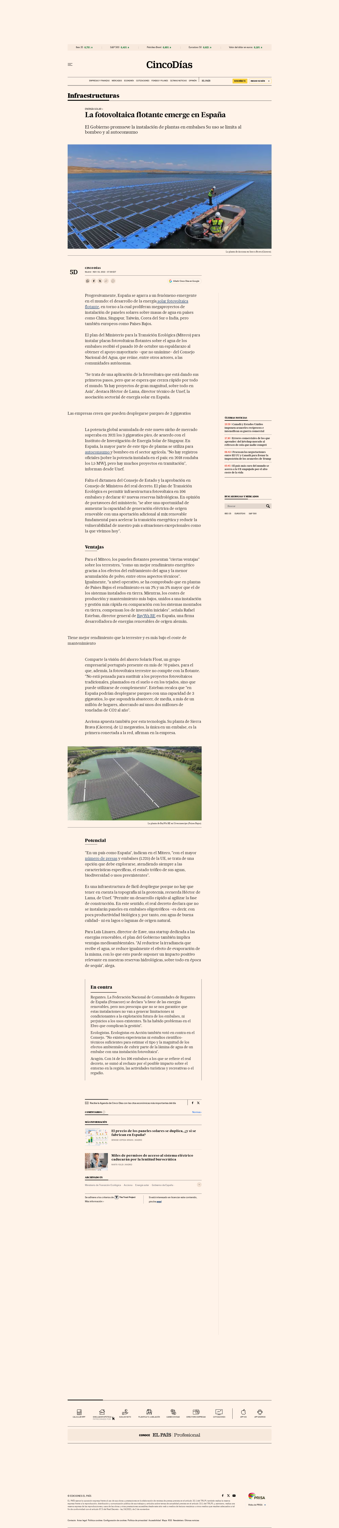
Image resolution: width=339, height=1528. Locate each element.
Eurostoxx (240, 514)
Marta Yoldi (117, 1165)
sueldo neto (125, 1417)
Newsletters (178, 1520)
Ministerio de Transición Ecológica (103, 1185)
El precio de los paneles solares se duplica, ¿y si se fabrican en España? (153, 1133)
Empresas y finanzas (99, 81)
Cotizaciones (142, 81)
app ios (243, 1417)
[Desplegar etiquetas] (199, 1184)
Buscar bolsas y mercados (242, 496)
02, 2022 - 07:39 (104, 272)
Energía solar (93, 109)
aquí (159, 1201)
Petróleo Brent (154, 47)
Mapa (164, 1520)
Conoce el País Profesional (170, 1435)
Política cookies (95, 1520)
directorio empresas (196, 1417)
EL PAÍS (204, 79)
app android (260, 1417)
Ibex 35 (79, 47)
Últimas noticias (178, 81)
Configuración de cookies (115, 1520)
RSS (170, 1520)
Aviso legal (82, 1520)
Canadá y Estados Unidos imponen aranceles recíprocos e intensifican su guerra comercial (244, 428)
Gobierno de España (162, 1185)
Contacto (72, 1520)
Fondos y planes (159, 81)
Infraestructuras (93, 95)
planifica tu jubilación (149, 1417)
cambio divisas (173, 1417)
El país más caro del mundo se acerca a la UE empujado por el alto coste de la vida (247, 469)
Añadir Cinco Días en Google (186, 281)
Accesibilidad (154, 1520)
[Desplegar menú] (70, 64)
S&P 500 (114, 47)
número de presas (101, 858)
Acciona (128, 1185)
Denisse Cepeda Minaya (122, 1140)
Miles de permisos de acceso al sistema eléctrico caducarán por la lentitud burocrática (152, 1157)
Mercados (117, 81)
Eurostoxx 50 (195, 47)
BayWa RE (146, 615)
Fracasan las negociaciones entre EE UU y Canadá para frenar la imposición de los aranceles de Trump (248, 455)
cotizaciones (219, 1417)
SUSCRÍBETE (240, 81)
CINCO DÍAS (93, 268)
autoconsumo (98, 452)
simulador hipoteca (102, 1417)
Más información (94, 1201)
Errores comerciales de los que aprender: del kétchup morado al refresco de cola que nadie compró (247, 442)
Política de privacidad (137, 1520)
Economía (129, 81)
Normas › (197, 1112)
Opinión (193, 81)
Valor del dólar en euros (240, 47)
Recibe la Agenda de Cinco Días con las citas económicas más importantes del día (133, 1103)
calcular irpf (79, 1417)
